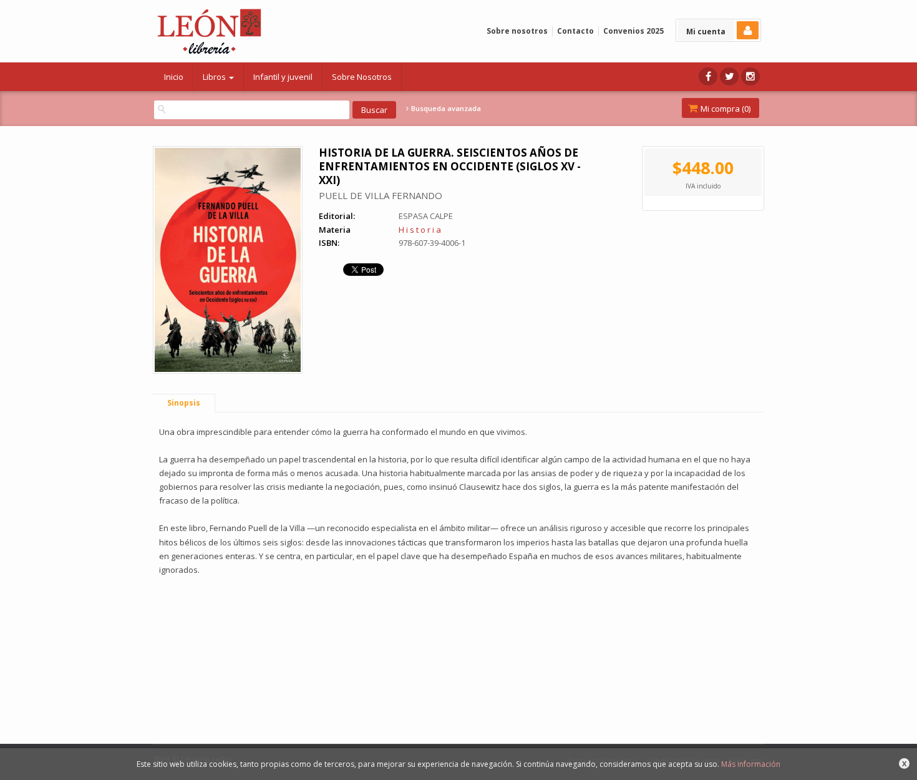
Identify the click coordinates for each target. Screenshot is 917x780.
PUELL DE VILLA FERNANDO (380, 195)
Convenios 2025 (633, 31)
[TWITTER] (729, 76)
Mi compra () (724, 108)
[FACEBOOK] (708, 76)
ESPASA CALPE (426, 216)
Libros (215, 76)
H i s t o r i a (420, 229)
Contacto (575, 31)
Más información (750, 764)
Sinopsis (183, 402)
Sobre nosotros (517, 31)
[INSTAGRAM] (750, 76)
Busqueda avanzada (445, 108)
